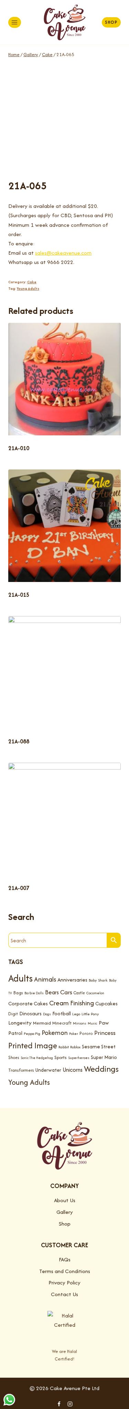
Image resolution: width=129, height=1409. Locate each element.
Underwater (48, 1070)
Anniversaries (72, 980)
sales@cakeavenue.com (63, 253)
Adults (20, 978)
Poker (73, 1033)
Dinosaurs (30, 1013)
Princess (105, 1032)
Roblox (75, 1047)
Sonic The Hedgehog (37, 1057)
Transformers (21, 1070)
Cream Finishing (71, 1003)
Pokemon (55, 1032)
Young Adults (28, 288)
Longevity (20, 1023)
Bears (52, 992)
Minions (79, 1023)
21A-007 (18, 888)
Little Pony (90, 1014)
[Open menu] (14, 22)
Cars (66, 992)
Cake (31, 282)
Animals (45, 979)
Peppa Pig (32, 1033)
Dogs (47, 1014)
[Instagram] (70, 1404)
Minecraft (62, 1023)
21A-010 (18, 448)
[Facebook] (59, 1404)
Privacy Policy (64, 1282)
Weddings (101, 1069)
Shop (111, 22)
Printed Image (32, 1045)
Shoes (13, 1057)
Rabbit (63, 1047)
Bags (18, 993)
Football (61, 1013)
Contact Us (64, 1294)
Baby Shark (98, 980)
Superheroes (78, 1057)
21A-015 (18, 595)
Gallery (64, 1212)
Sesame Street (99, 1046)
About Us (64, 1200)
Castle (79, 993)
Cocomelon (95, 993)
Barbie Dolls (34, 993)
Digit (13, 1014)
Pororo (86, 1033)
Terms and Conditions (64, 1271)
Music (92, 1023)
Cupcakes (106, 1003)
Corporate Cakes (28, 1003)
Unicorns (73, 1070)
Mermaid (42, 1022)
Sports (60, 1057)
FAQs (65, 1259)
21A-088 (18, 741)
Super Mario (104, 1057)
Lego (76, 1014)
